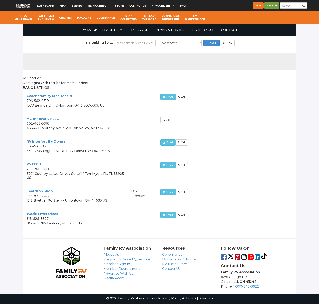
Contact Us (171, 269)
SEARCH (211, 43)
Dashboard (45, 5)
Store (119, 5)
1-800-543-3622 (246, 286)
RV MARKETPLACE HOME (103, 30)
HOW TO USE (203, 30)
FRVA (62, 5)
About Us (111, 255)
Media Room (114, 278)
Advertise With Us (118, 274)
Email (169, 97)
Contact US (137, 5)
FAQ (183, 5)
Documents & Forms (179, 259)
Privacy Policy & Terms (177, 298)
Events (77, 5)
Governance (172, 255)
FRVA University (163, 5)
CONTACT (229, 30)
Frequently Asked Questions (127, 259)
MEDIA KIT (140, 30)
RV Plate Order (174, 264)
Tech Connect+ (98, 5)
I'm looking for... (99, 43)
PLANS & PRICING (170, 30)
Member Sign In (117, 264)
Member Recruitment (122, 269)
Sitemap (206, 298)
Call (182, 97)
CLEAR (227, 43)
